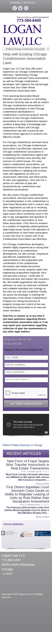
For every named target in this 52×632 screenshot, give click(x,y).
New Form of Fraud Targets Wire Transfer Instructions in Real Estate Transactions (27, 464)
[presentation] (26, 393)
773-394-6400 (29, 20)
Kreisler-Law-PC (35, 471)
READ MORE (42, 484)
